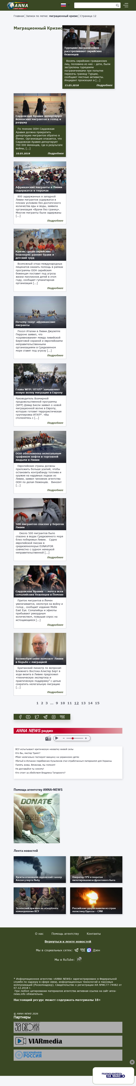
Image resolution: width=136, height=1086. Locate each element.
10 (62, 703)
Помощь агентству (65, 933)
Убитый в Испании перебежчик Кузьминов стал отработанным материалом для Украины (63, 761)
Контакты (94, 933)
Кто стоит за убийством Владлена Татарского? (40, 773)
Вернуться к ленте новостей (68, 941)
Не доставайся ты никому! (29, 769)
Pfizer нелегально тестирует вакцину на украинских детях (47, 757)
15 (97, 703)
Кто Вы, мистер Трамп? (27, 753)
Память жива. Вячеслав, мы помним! (35, 765)
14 (90, 703)
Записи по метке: (52, 15)
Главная (19, 15)
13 (83, 703)
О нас (39, 933)
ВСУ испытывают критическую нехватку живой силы (44, 749)
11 (69, 703)
